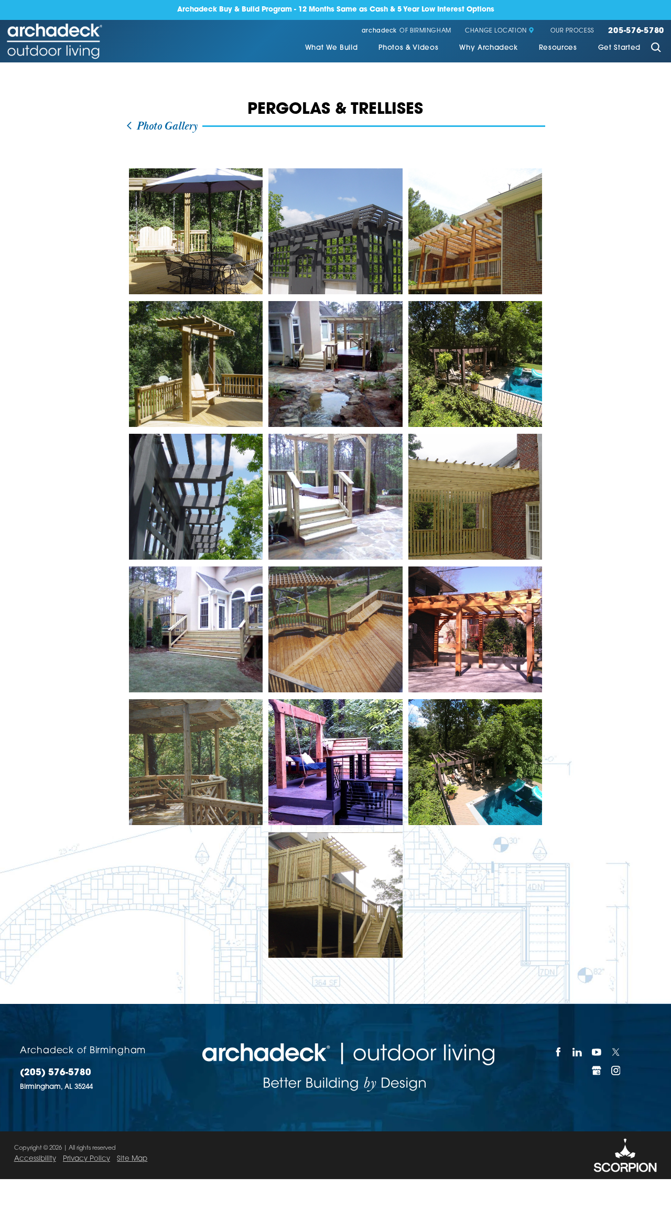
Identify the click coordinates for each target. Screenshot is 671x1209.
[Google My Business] (597, 1070)
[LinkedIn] (578, 1052)
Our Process (572, 31)
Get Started (619, 48)
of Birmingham (406, 31)
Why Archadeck (488, 48)
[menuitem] (331, 49)
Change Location (495, 31)
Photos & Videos (408, 48)
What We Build (331, 48)
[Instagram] (616, 1070)
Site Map (132, 1158)
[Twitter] (616, 1052)
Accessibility (35, 1158)
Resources (558, 48)
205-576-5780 (636, 31)
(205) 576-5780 (55, 1072)
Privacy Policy (86, 1158)
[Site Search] (655, 48)
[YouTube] (597, 1052)
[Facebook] (558, 1052)
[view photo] (196, 231)
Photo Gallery (165, 126)
